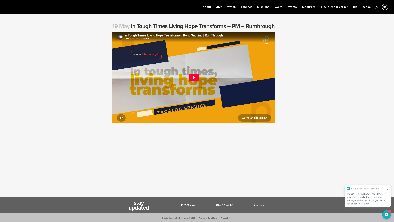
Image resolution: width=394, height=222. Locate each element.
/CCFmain (189, 205)
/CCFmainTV (226, 205)
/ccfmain (261, 205)
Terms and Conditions (208, 218)
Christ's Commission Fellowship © (178, 218)
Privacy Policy (226, 218)
